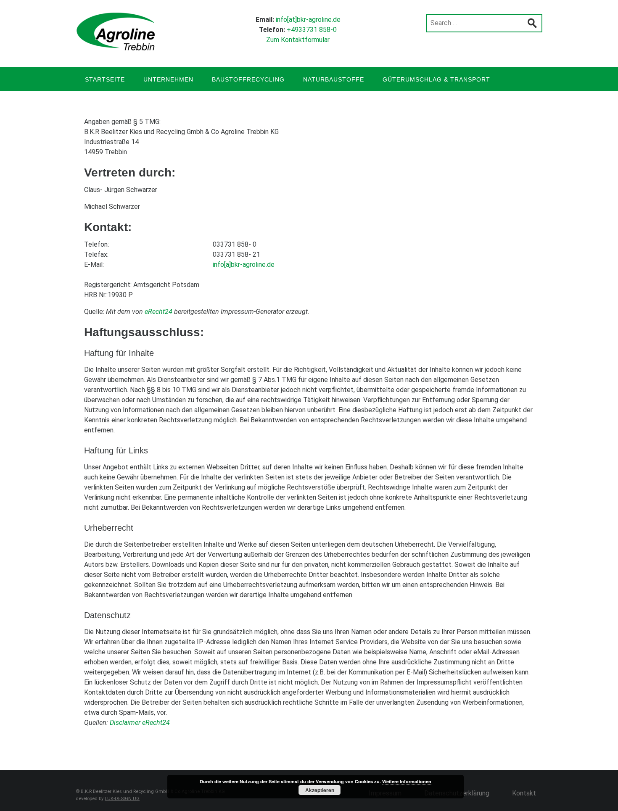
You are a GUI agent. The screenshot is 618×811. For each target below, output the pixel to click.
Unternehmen (168, 79)
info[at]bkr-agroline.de (308, 20)
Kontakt (524, 793)
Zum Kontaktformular (298, 40)
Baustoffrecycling (248, 79)
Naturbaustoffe (333, 79)
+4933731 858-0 (312, 30)
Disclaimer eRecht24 (140, 723)
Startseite (105, 79)
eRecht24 (158, 312)
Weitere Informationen (406, 781)
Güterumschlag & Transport (436, 79)
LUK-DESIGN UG (122, 798)
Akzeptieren (319, 790)
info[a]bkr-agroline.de (244, 265)
